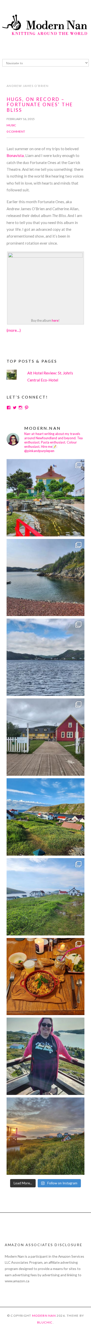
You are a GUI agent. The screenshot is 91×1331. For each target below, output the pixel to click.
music (11, 125)
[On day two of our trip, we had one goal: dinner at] (45, 657)
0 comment (16, 131)
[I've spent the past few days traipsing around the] (45, 1056)
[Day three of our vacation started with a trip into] (45, 497)
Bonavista (15, 155)
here (55, 320)
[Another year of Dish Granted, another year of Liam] (45, 976)
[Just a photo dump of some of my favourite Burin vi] (45, 577)
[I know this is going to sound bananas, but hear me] (45, 896)
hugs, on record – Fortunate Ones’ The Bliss (40, 104)
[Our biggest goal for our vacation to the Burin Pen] (45, 737)
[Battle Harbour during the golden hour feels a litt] (45, 1136)
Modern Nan (44, 1315)
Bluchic (45, 1322)
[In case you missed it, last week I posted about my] (45, 817)
